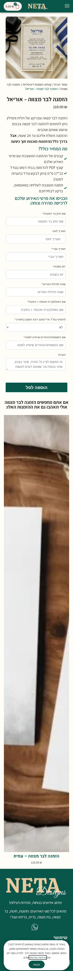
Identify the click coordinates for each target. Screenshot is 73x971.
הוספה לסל (36, 387)
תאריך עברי (58, 248)
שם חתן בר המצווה (54, 213)
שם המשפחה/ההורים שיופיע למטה (44, 337)
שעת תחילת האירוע (53, 284)
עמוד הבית (60, 84)
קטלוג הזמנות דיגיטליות (37, 84)
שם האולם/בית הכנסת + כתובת (46, 301)
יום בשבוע (59, 266)
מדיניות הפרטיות (38, 957)
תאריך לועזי (59, 231)
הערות (62, 354)
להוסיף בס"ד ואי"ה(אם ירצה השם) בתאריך (40, 319)
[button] (67, 6)
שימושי (60, 938)
